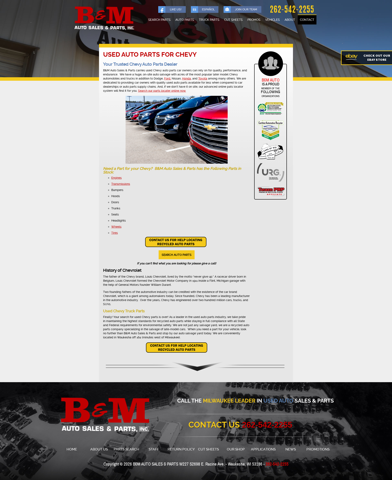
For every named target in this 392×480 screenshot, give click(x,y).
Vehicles (272, 20)
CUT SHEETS (208, 449)
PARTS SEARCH (126, 449)
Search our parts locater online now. (162, 90)
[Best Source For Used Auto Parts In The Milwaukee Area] (98, 415)
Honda (186, 78)
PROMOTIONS (318, 449)
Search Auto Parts (177, 254)
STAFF (154, 449)
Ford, (167, 78)
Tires (114, 232)
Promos (253, 20)
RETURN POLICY (181, 449)
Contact (307, 20)
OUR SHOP (236, 449)
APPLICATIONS (263, 449)
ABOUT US (99, 449)
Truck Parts (209, 20)
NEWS (290, 449)
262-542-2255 (292, 10)
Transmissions (120, 183)
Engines (116, 177)
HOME (72, 449)
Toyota (202, 78)
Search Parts (159, 20)
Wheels (116, 226)
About (290, 20)
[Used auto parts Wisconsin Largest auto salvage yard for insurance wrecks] (104, 18)
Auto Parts (184, 20)
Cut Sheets (233, 20)
